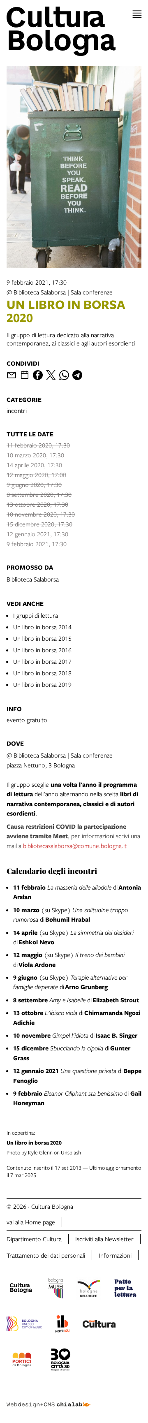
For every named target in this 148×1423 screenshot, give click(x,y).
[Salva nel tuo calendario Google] (25, 375)
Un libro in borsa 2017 (42, 661)
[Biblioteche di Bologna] (88, 1289)
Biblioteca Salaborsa (33, 579)
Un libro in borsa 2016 (42, 650)
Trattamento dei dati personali (46, 1255)
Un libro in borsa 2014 (42, 627)
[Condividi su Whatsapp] (64, 375)
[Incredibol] (62, 1325)
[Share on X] (51, 375)
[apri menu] (137, 14)
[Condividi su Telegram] (77, 375)
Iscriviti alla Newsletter (104, 1239)
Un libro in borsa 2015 (42, 638)
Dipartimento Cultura (34, 1239)
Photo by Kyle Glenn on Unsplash (44, 1142)
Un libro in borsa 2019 (42, 684)
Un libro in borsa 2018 (42, 673)
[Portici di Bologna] (22, 1361)
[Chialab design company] (48, 1398)
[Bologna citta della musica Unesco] (24, 1325)
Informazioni (115, 1255)
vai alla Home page (31, 1222)
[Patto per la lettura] (125, 1289)
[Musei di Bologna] (56, 1289)
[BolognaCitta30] (61, 1361)
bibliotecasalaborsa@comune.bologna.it (75, 845)
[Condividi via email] (11, 375)
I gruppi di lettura (35, 615)
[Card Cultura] (99, 1325)
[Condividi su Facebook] (38, 375)
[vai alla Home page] (74, 31)
